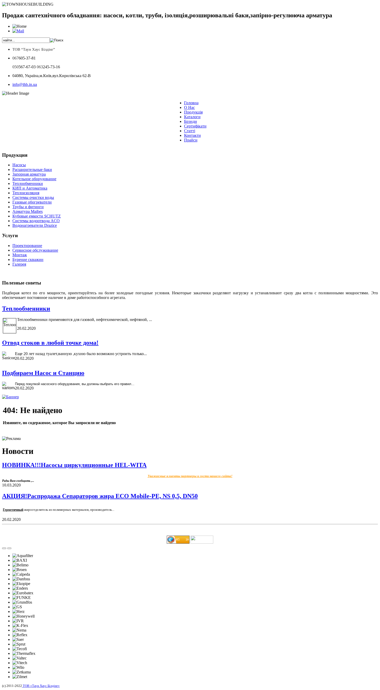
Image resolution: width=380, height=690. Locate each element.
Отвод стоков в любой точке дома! (50, 342)
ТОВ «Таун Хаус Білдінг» (41, 686)
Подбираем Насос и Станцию (43, 373)
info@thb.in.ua (24, 84)
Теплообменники (26, 308)
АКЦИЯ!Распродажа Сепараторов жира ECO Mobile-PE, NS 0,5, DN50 (100, 496)
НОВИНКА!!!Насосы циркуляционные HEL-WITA (74, 465)
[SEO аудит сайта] (178, 542)
